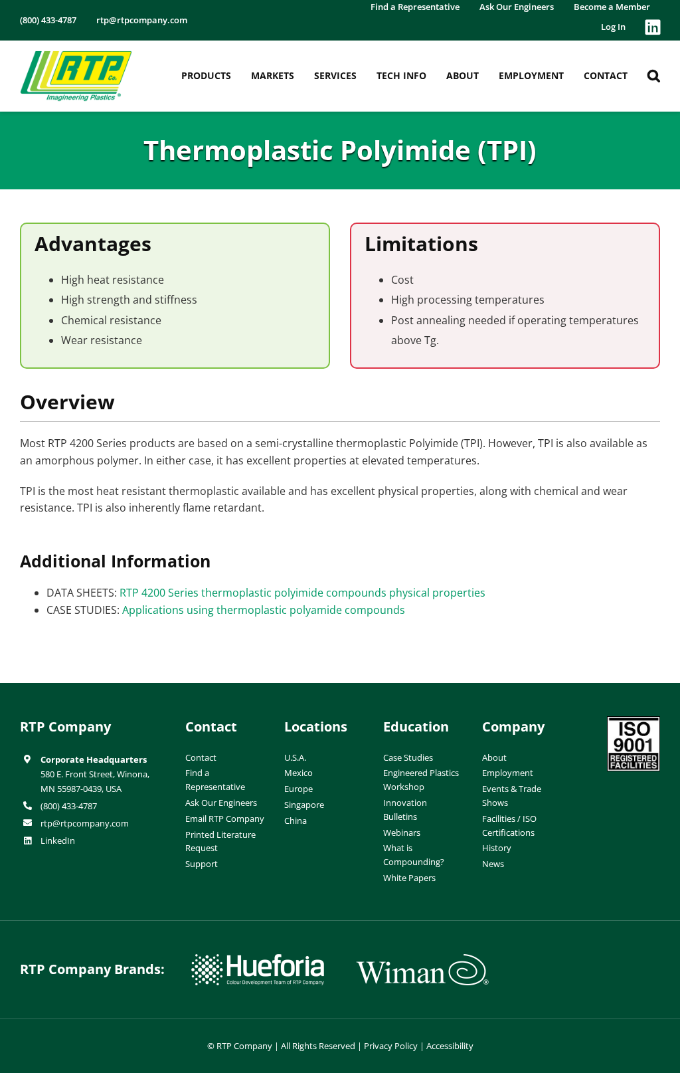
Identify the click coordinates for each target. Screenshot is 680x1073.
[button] (653, 75)
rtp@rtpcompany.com (85, 823)
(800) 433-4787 (69, 806)
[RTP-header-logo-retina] (76, 56)
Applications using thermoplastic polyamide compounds (263, 610)
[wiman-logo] (422, 959)
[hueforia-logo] (257, 959)
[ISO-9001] (633, 721)
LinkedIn (58, 840)
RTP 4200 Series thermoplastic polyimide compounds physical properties (302, 592)
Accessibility (449, 1046)
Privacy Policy (391, 1046)
